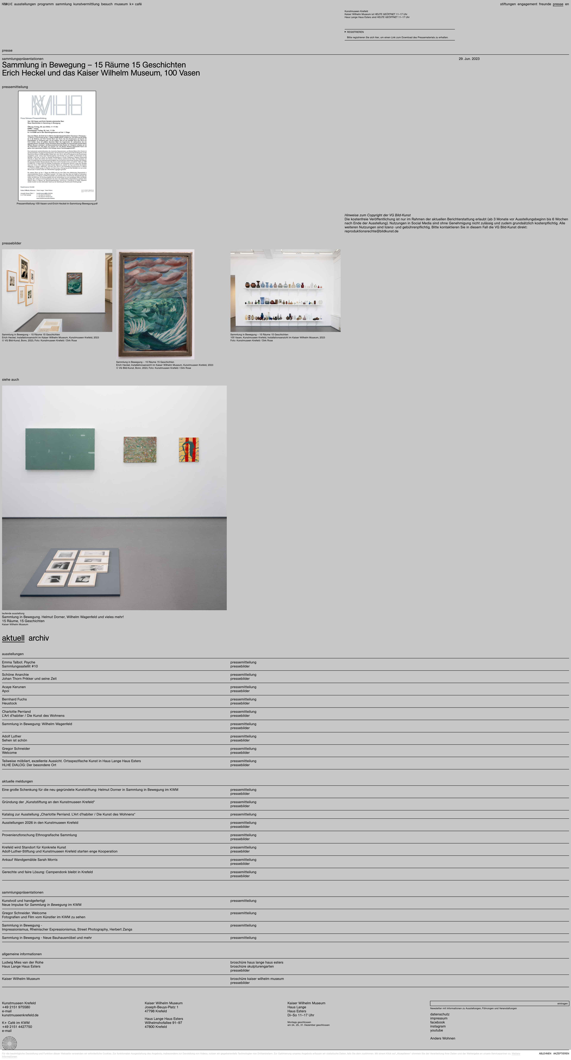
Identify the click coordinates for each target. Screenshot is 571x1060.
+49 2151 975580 (16, 1007)
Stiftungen (508, 4)
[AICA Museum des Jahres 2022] (71, 1043)
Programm (46, 4)
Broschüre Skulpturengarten (252, 966)
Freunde (545, 4)
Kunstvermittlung (86, 4)
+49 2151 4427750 (17, 1026)
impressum (439, 1018)
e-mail (7, 1011)
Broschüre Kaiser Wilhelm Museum (257, 978)
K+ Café (136, 4)
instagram (438, 1026)
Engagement (527, 4)
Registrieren (355, 32)
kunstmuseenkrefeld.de (20, 1015)
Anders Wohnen (442, 1038)
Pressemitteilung (243, 662)
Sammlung (63, 4)
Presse (558, 4)
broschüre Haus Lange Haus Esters (256, 962)
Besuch (107, 4)
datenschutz (440, 1014)
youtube (436, 1030)
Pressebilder (240, 666)
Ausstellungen (25, 4)
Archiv (39, 638)
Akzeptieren (561, 1053)
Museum (121, 4)
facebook (437, 1022)
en (567, 4)
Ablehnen (545, 1053)
